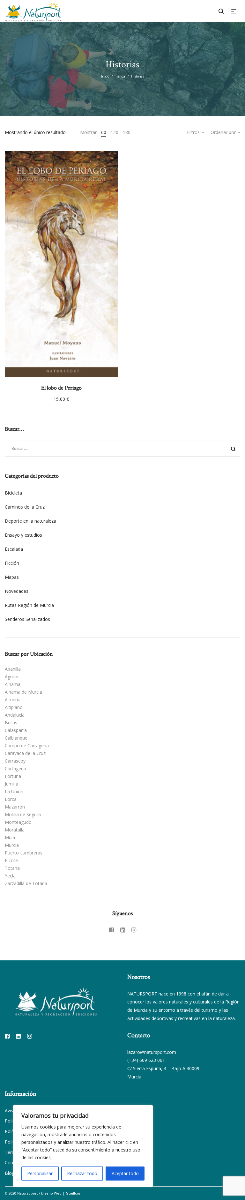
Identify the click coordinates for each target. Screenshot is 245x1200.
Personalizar (40, 1173)
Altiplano (14, 707)
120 (114, 132)
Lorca (11, 799)
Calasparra (16, 730)
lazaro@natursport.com (151, 1052)
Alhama (12, 684)
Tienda (120, 76)
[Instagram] (133, 930)
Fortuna (13, 776)
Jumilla (11, 784)
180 (126, 132)
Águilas (12, 677)
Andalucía (15, 715)
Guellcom (74, 1193)
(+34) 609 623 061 (146, 1060)
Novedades (16, 591)
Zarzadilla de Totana (26, 883)
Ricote (11, 860)
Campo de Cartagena (27, 745)
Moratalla (15, 830)
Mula (10, 837)
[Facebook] (111, 930)
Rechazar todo (82, 1173)
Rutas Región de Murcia (29, 605)
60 (103, 132)
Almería (12, 700)
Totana (12, 868)
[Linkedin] (122, 930)
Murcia (12, 845)
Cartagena (15, 768)
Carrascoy (15, 761)
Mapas (12, 577)
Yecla (10, 876)
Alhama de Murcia (23, 692)
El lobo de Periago (61, 387)
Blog (9, 1173)
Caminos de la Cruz (25, 507)
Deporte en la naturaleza (30, 521)
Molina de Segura (23, 814)
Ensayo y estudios (23, 535)
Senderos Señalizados (27, 619)
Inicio (105, 76)
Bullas (11, 722)
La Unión (14, 791)
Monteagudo (18, 822)
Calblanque (16, 738)
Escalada (14, 549)
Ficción (12, 563)
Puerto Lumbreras (23, 853)
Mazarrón (15, 807)
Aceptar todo (125, 1173)
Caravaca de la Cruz (25, 753)
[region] (83, 1146)
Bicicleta (13, 493)
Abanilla (13, 669)
